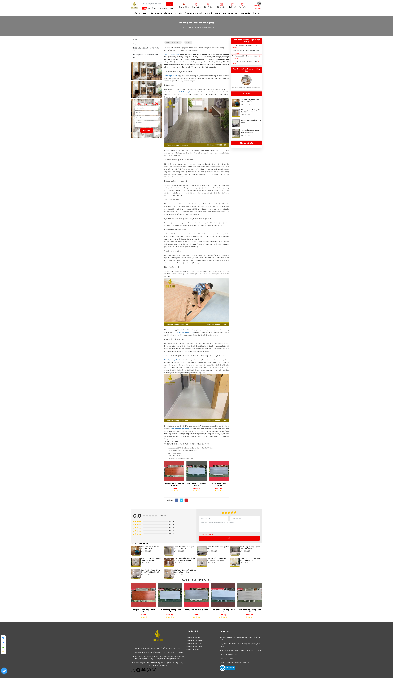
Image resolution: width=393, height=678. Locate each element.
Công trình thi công (139, 44)
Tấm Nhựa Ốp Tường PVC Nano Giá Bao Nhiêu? (185, 559)
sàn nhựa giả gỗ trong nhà (182, 429)
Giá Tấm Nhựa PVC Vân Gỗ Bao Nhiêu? (150, 548)
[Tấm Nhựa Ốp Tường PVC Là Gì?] (236, 120)
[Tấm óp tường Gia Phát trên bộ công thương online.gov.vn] (227, 668)
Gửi (229, 538)
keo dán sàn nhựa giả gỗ (184, 332)
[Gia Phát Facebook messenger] (3, 637)
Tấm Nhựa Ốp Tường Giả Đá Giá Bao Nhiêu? (184, 548)
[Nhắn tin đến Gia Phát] (3, 651)
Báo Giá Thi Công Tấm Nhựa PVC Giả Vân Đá (150, 571)
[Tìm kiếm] (169, 4)
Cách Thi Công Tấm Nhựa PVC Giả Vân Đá (250, 559)
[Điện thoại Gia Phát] (3, 647)
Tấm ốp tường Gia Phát (173, 360)
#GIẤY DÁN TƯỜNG (166, 8)
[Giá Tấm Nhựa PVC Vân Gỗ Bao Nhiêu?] (236, 100)
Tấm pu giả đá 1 (223, 610)
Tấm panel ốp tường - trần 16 (249, 611)
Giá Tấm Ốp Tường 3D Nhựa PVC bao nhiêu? (216, 559)
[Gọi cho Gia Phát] (4, 671)
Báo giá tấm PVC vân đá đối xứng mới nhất (151, 559)
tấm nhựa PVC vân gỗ (181, 92)
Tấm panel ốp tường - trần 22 (174, 484)
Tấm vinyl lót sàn (170, 76)
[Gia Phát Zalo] (3, 642)
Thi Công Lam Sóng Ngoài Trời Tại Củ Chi (146, 49)
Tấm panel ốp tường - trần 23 (196, 484)
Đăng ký (146, 130)
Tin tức (135, 40)
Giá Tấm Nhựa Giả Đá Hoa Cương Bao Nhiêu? (185, 571)
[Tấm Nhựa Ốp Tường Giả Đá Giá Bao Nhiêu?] (236, 110)
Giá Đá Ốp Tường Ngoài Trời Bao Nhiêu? (250, 548)
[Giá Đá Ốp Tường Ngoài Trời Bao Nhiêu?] (236, 130)
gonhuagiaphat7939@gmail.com (237, 662)
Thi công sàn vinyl (171, 54)
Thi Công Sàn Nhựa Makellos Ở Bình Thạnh (145, 56)
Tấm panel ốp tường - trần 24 (218, 484)
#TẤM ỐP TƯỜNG (153, 8)
